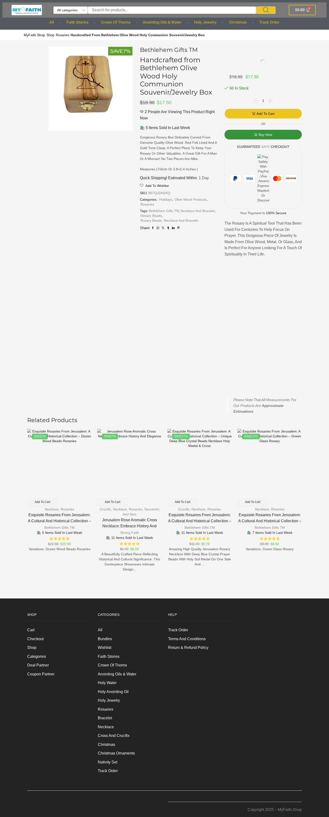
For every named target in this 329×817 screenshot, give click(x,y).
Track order (269, 22)
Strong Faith (129, 533)
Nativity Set (107, 762)
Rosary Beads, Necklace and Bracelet (169, 220)
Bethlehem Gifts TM (164, 211)
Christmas (238, 22)
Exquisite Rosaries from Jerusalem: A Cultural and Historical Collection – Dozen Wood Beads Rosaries (59, 521)
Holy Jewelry (205, 22)
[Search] (266, 10)
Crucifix (105, 509)
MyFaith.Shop (34, 35)
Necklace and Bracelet (198, 211)
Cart (30, 630)
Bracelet (105, 718)
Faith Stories (77, 22)
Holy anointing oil (113, 692)
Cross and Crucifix (114, 736)
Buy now (265, 135)
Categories (36, 656)
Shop (50, 35)
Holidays (165, 199)
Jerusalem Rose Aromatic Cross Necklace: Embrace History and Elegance (129, 526)
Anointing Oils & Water (162, 22)
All (51, 22)
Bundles (105, 639)
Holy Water (107, 683)
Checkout (35, 639)
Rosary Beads (151, 216)
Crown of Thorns (115, 22)
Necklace (52, 509)
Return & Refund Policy (188, 647)
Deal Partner (38, 665)
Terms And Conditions (187, 639)
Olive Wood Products (191, 199)
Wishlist (104, 647)
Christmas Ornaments (116, 753)
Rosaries (62, 35)
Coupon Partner (40, 674)
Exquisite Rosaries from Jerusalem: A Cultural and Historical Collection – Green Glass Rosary (269, 521)
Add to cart (266, 114)
